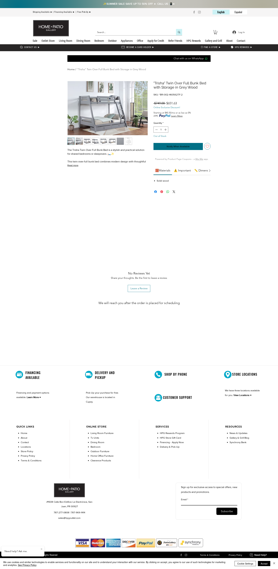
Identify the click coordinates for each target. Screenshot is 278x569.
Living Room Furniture (102, 433)
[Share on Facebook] (156, 192)
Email (184, 499)
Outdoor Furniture (100, 451)
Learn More (177, 115)
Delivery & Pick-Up (170, 446)
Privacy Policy (28, 455)
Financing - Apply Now (172, 442)
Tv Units (95, 437)
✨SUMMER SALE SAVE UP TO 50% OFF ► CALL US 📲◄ (139, 3)
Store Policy (27, 451)
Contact (25, 442)
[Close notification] (41, 549)
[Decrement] (156, 130)
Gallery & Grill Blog (239, 437)
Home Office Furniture (102, 455)
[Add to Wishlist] (207, 146)
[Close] (274, 563)
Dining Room (97, 442)
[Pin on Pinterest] (162, 192)
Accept (264, 563)
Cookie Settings (245, 563)
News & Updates (238, 433)
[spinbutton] (161, 130)
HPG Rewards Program (172, 433)
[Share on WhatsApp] (168, 192)
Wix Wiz (199, 159)
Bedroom (96, 446)
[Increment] (166, 130)
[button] (215, 32)
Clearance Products (101, 460)
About (24, 437)
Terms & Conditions (31, 460)
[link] (162, 170)
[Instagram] (199, 12)
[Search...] (179, 32)
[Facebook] (194, 12)
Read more (72, 165)
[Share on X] (174, 192)
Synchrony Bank (238, 442)
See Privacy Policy (27, 565)
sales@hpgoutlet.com (69, 518)
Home (71, 69)
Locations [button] (26, 446)
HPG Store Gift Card (170, 437)
